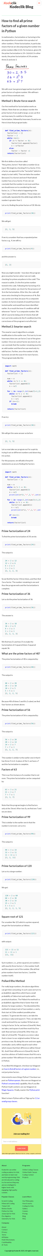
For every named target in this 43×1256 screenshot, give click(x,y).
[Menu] (39, 3)
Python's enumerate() (10, 1083)
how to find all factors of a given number (20, 1069)
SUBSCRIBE (21, 1148)
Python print (34, 1090)
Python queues (14, 1080)
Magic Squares (8, 1090)
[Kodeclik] (7, 3)
